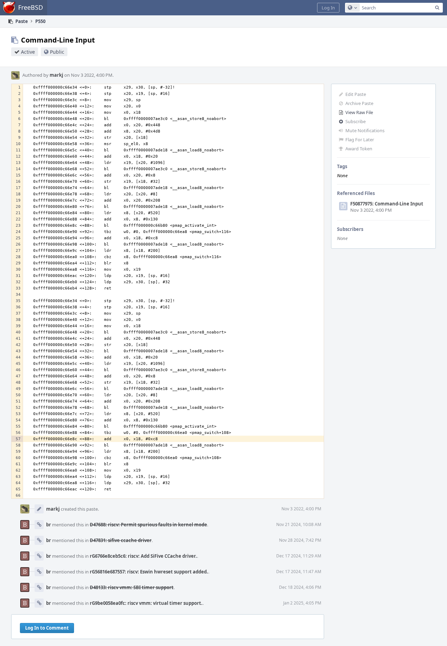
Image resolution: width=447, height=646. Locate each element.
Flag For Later (359, 139)
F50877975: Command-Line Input (386, 204)
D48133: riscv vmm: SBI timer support (132, 587)
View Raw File (359, 112)
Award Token (358, 148)
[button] (328, 8)
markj (56, 75)
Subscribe (355, 121)
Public (57, 51)
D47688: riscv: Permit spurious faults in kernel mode (148, 524)
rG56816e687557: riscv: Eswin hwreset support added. (149, 572)
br (48, 524)
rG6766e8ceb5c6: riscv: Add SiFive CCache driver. (143, 556)
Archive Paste (359, 103)
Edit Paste (355, 94)
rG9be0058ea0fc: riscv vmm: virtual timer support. (146, 603)
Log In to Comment (47, 628)
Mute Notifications (364, 130)
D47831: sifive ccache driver (121, 540)
